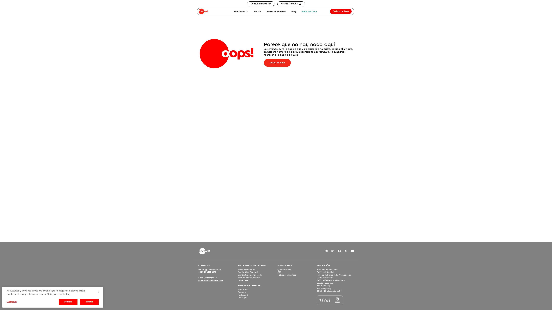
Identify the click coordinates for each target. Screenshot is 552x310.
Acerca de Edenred (276, 11)
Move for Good (309, 11)
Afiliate (257, 11)
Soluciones (239, 11)
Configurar (12, 301)
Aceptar (89, 302)
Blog (293, 11)
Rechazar (68, 302)
